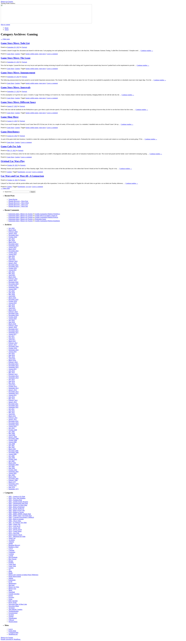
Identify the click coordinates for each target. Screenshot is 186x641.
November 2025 (14, 235)
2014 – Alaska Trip (14, 528)
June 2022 (12, 256)
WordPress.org (13, 634)
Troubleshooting (14, 611)
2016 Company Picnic (15, 535)
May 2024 (12, 240)
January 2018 (13, 327)
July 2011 (11, 409)
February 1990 (13, 480)
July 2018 (12, 320)
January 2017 (13, 345)
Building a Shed (13, 547)
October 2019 (13, 301)
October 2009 (13, 430)
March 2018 (12, 324)
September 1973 (14, 489)
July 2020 (12, 291)
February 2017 (13, 343)
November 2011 (13, 405)
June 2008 (12, 444)
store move (42, 54)
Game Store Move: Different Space (18, 102)
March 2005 (12, 463)
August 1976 (12, 485)
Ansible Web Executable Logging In (46, 215)
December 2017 (13, 329)
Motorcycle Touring (7, 1)
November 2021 (14, 266)
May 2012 (12, 398)
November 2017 (14, 331)
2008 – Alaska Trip (14, 524)
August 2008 (12, 442)
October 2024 (13, 237)
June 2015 (12, 371)
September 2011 (13, 407)
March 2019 (12, 310)
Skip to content (5, 24)
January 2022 (13, 263)
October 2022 (13, 252)
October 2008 (13, 440)
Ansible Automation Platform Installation (47, 221)
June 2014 (12, 381)
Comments (13, 632)
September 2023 (14, 245)
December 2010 (13, 421)
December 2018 (13, 313)
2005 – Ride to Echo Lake (17, 510)
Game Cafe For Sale (11, 146)
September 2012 (14, 393)
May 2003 (12, 475)
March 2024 (12, 242)
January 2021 (13, 280)
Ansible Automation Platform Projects (46, 217)
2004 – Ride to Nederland (16, 507)
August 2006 (12, 454)
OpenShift (12, 592)
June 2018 (12, 322)
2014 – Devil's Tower (15, 529)
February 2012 (13, 400)
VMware (11, 620)
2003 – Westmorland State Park (18, 503)
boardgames (21, 172)
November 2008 (14, 438)
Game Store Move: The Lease (15, 58)
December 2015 (13, 364)
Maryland (11, 585)
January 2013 (13, 390)
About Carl (12, 538)
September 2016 (14, 350)
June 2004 (12, 468)
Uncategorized (13, 613)
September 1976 (14, 484)
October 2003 (13, 470)
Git (9, 569)
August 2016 (12, 351)
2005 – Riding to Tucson (16, 512)
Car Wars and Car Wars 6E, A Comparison (22, 176)
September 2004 (14, 464)
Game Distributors (10, 131)
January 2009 (13, 437)
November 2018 (14, 315)
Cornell (11, 555)
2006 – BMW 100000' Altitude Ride (20, 514)
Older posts (5, 39)
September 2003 (14, 471)
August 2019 (12, 303)
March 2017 (12, 341)
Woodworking (13, 621)
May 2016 (12, 357)
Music (10, 590)
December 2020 (13, 282)
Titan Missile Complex (15, 609)
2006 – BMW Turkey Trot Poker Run (20, 515)
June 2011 (12, 411)
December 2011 (13, 404)
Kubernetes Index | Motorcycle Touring (21, 214)
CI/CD (11, 548)
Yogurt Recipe (13, 199)
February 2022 (13, 261)
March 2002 (12, 477)
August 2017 (12, 334)
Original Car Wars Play (13, 161)
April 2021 (12, 275)
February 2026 (13, 232)
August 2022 (12, 254)
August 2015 (12, 369)
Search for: (8, 192)
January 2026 (13, 233)
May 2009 (12, 433)
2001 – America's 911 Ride (17, 496)
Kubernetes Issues (40, 219)
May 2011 (12, 412)
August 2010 (12, 426)
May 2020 (12, 294)
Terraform (12, 608)
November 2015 (14, 365)
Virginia (11, 616)
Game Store (10, 54)
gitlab (10, 571)
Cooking (11, 554)
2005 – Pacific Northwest (16, 508)
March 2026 (12, 230)
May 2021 (12, 273)
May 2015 (12, 372)
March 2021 (12, 277)
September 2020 (14, 287)
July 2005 (12, 461)
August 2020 (12, 289)
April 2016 (12, 358)
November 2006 (14, 452)
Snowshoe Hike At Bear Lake (18, 604)
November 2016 (14, 346)
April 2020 (12, 296)
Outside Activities (14, 594)
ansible (11, 543)
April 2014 (12, 384)
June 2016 (12, 355)
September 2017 (14, 332)
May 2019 (12, 306)
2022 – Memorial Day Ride (17, 536)
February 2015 (13, 374)
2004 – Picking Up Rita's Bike (18, 505)
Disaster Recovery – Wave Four (18, 201)
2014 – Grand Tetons (15, 531)
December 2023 (13, 244)
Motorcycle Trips (14, 587)
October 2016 (13, 348)
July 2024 (12, 238)
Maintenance (12, 583)
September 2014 (14, 378)
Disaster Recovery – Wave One (18, 206)
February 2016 (13, 362)
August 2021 (12, 270)
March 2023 (12, 249)
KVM (10, 581)
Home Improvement (15, 576)
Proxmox (11, 597)
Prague (11, 595)
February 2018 (13, 325)
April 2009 (12, 435)
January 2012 (13, 402)
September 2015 (14, 367)
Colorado (11, 550)
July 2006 (12, 456)
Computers (12, 552)
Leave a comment (52, 54)
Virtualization (13, 618)
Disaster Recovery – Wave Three (19, 203)
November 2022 (14, 251)
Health (11, 573)
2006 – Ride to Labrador (16, 519)
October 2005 (13, 459)
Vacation (11, 615)
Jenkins (11, 578)
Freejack (24, 47)
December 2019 (13, 299)
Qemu (10, 599)
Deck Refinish (13, 557)
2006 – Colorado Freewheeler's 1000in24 (21, 517)
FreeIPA (11, 562)
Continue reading (147, 50)
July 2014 (12, 379)
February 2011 (13, 418)
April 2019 (12, 308)
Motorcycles (12, 588)
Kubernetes (12, 580)
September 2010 (14, 424)
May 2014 (12, 383)
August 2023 (12, 247)
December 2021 (13, 265)
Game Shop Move (10, 117)
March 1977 (12, 482)
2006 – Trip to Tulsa (15, 521)
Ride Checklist (13, 601)
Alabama (11, 542)
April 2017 (12, 339)
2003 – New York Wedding (17, 498)
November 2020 (14, 284)
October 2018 (13, 317)
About (7, 29)
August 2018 (12, 318)
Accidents (12, 540)
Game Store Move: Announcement (18, 72)
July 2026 (12, 228)
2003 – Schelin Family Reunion (18, 502)
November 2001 (14, 478)
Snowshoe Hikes (14, 606)
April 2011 (12, 414)
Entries (12, 631)
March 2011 (12, 416)
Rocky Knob (12, 602)
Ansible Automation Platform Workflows (47, 214)
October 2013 (13, 386)
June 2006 (12, 457)
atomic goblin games (32, 54)
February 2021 (13, 278)
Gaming (17, 54)
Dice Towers (12, 559)
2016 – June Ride (14, 533)
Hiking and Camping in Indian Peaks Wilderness (23, 575)
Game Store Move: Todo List (15, 43)
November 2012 (14, 391)
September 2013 (14, 388)
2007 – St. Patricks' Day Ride (18, 522)
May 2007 (12, 447)
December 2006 (13, 451)
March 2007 (12, 449)
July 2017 (12, 336)
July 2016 (12, 353)
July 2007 (12, 445)
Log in (11, 629)
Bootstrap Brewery (14, 545)
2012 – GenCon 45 (14, 526)
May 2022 (12, 258)
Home (6, 28)
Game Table (12, 566)
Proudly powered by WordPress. (11, 639)
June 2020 (12, 292)
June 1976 (12, 487)
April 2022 (12, 259)
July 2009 (12, 431)
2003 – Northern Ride (15, 500)
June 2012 (12, 397)
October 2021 (13, 268)
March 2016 (12, 360)
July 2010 (12, 428)
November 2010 (14, 423)
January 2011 (13, 419)
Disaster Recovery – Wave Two (18, 204)
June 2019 (12, 305)
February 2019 (13, 311)
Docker (11, 561)
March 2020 (12, 298)
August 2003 (12, 473)
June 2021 (12, 272)
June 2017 (12, 338)
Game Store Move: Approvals (15, 87)
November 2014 (14, 376)
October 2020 (13, 285)
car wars (28, 172)
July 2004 (12, 466)
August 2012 (12, 395)
